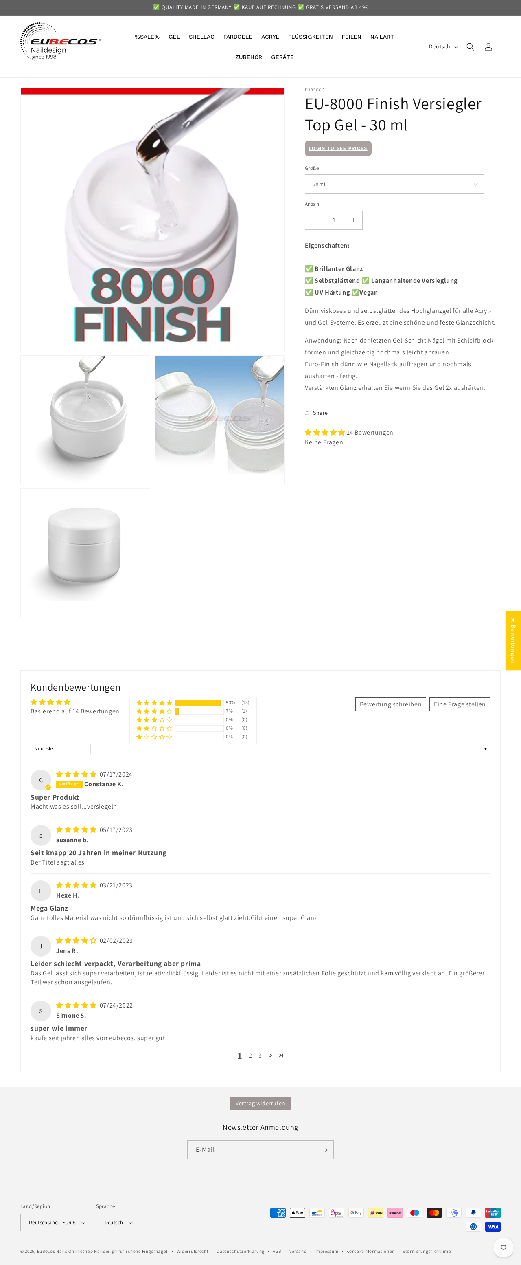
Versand (298, 1251)
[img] (77, 774)
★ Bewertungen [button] (513, 640)
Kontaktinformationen (370, 1251)
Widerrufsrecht (193, 1251)
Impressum (326, 1251)
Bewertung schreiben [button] (391, 704)
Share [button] (320, 412)
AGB (277, 1251)
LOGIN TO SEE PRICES (338, 148)
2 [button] (250, 1055)
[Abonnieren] (324, 1149)
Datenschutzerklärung (241, 1251)
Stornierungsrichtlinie (427, 1251)
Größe (312, 168)
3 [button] (260, 1055)
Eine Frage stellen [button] (460, 704)
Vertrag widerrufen (260, 1103)
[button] (470, 47)
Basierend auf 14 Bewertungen (75, 711)
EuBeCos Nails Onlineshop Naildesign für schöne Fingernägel (102, 1251)
